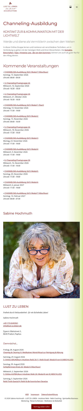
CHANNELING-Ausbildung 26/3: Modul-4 (21, 149)
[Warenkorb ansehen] (70, 7)
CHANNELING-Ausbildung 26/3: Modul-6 (21, 182)
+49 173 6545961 (10, 323)
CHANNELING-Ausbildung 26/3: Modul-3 (21, 138)
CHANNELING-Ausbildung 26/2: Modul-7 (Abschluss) (26, 72)
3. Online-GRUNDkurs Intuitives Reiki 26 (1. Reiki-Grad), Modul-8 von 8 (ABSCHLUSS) (38, 359)
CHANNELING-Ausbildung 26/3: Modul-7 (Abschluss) (26, 193)
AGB (27, 394)
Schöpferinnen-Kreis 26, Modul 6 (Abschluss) (21, 367)
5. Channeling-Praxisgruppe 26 (17, 127)
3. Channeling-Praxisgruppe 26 (17, 83)
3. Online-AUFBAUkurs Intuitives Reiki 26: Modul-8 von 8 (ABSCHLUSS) (32, 374)
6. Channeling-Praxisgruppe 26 (17, 160)
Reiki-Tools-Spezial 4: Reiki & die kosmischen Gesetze (25, 381)
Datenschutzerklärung (49, 394)
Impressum (35, 394)
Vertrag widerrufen (42, 406)
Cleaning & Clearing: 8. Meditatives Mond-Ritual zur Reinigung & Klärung (33, 352)
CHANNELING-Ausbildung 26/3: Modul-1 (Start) (24, 105)
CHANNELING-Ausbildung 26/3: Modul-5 (21, 171)
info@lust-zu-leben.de (12, 326)
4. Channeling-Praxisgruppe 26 (17, 94)
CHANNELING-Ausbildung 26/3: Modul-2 (21, 116)
